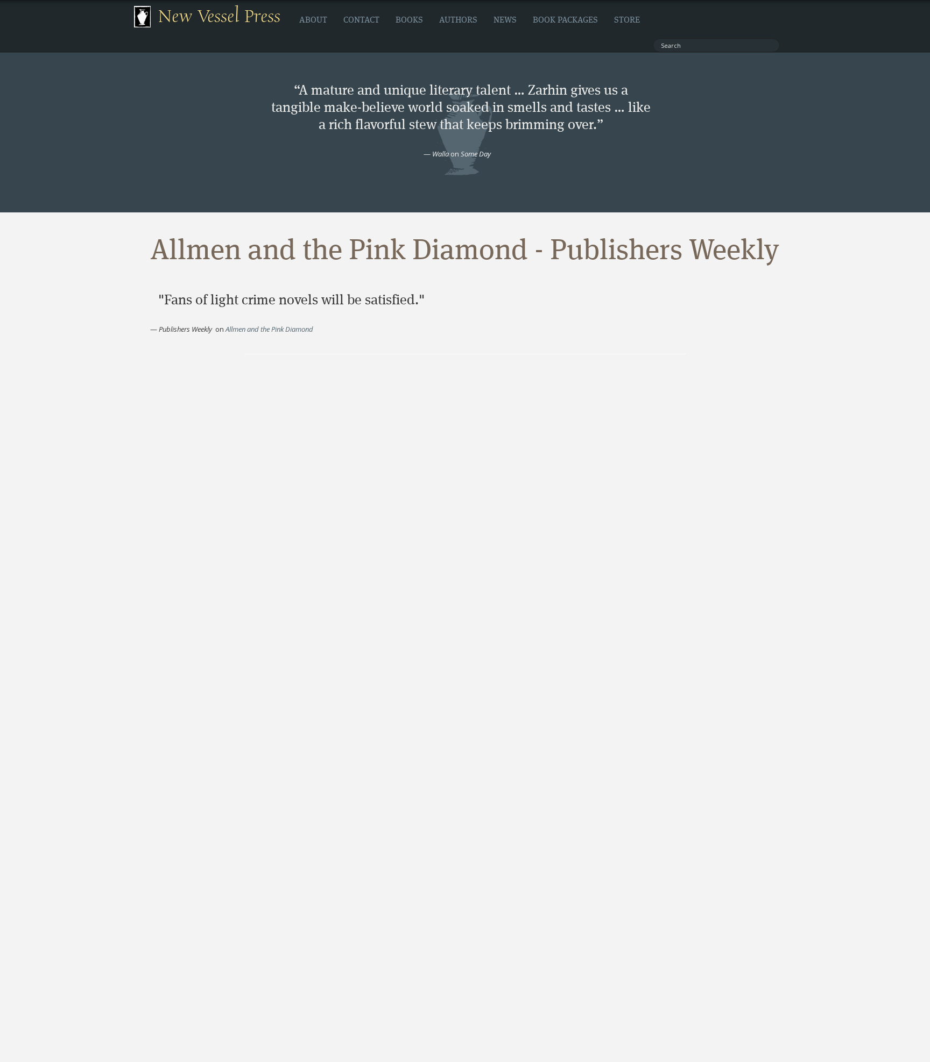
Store (627, 20)
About (313, 20)
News (505, 20)
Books (409, 20)
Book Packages (565, 20)
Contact (361, 20)
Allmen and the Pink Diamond (269, 329)
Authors (458, 20)
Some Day (476, 154)
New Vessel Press (219, 17)
